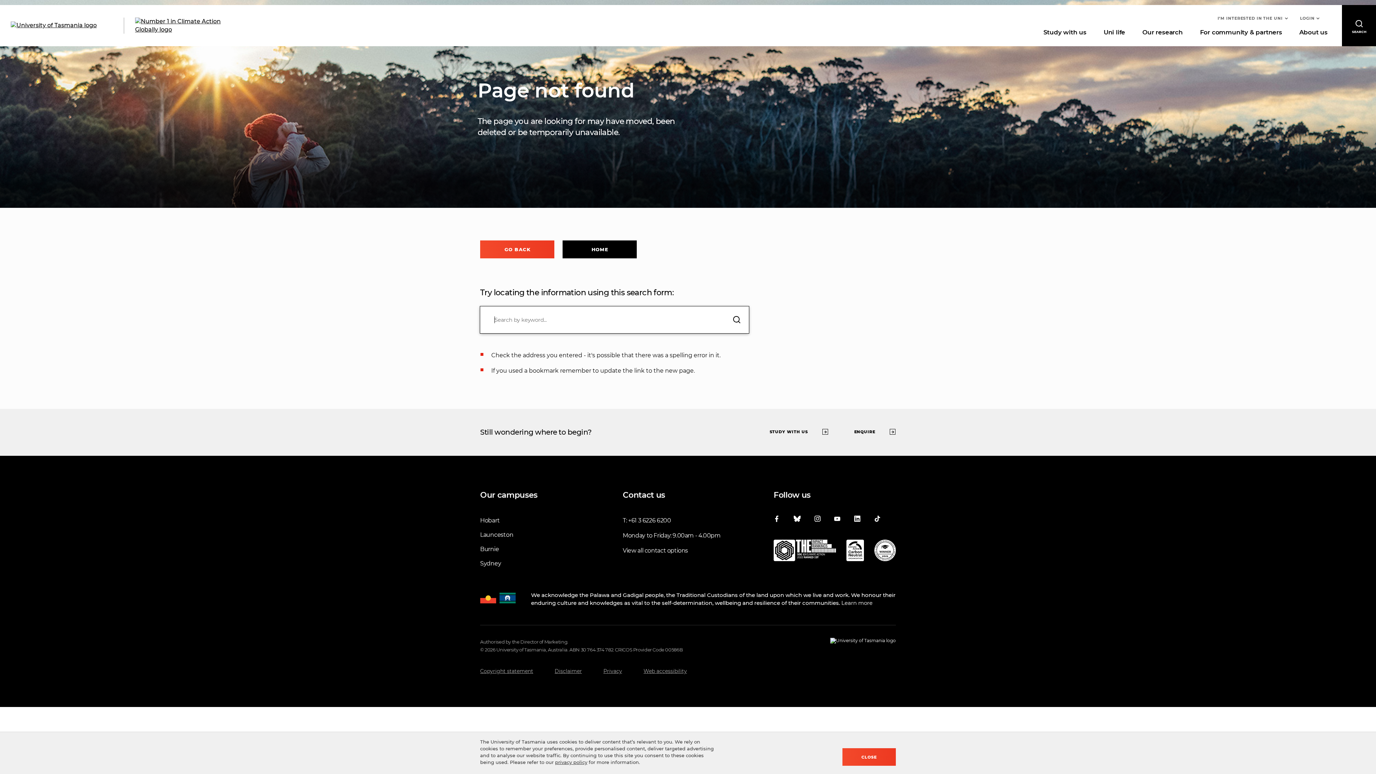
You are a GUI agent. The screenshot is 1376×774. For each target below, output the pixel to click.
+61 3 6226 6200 (649, 520)
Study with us (1064, 32)
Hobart (490, 520)
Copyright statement (506, 671)
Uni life (1114, 32)
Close (869, 757)
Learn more (857, 602)
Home (600, 249)
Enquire (865, 431)
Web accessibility (665, 671)
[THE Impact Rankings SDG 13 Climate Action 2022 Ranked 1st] (805, 552)
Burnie (489, 549)
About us (1313, 32)
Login (1307, 18)
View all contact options (655, 550)
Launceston (496, 534)
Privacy (612, 671)
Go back (518, 249)
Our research (1162, 32)
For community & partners (1241, 32)
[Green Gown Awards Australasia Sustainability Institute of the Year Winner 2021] (885, 552)
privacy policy (571, 762)
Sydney (490, 563)
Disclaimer (568, 671)
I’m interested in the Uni (1250, 18)
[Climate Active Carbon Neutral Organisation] (855, 552)
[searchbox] (614, 319)
